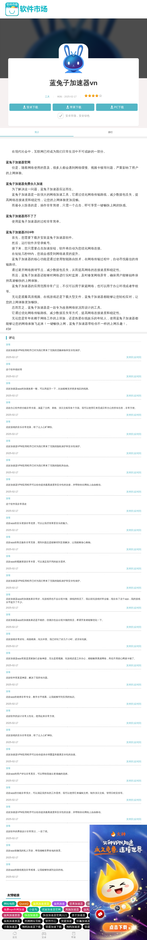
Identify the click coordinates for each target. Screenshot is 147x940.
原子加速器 (78, 915)
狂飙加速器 (83, 921)
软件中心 (51, 921)
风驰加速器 (72, 909)
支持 (128, 357)
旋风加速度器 (41, 903)
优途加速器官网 (51, 909)
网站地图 (9, 903)
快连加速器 (31, 915)
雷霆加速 (66, 921)
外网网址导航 (33, 921)
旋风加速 (59, 903)
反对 (136, 357)
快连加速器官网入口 (55, 915)
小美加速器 (10, 926)
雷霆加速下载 (54, 926)
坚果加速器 (76, 903)
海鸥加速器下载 (31, 926)
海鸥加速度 (73, 926)
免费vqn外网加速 (14, 909)
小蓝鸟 (33, 909)
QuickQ (23, 903)
